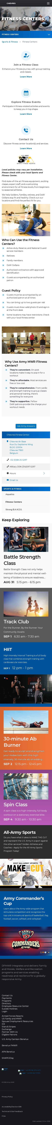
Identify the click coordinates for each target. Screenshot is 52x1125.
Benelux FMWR (9, 1046)
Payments (7, 998)
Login (4, 1011)
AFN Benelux (8, 1052)
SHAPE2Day (8, 1058)
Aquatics (10, 494)
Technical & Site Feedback (12, 1111)
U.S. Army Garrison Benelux (15, 1039)
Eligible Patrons (9, 1035)
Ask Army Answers (26, 426)
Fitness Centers (10, 34)
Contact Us (7, 996)
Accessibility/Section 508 (11, 1107)
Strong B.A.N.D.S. (14, 509)
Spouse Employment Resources (17, 1021)
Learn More (26, 77)
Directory (6, 1004)
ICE (3, 1024)
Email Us (14, 480)
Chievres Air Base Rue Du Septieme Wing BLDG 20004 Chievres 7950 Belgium (21, 447)
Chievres (11, 3)
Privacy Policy (7, 1097)
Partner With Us (10, 1032)
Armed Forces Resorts (12, 1016)
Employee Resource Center (15, 1006)
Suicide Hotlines (9, 1009)
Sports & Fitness (10, 42)
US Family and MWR (12, 1019)
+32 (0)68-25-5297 (18, 460)
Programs (6, 1001)
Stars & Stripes (9, 1027)
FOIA (4, 1116)
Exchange (7, 1029)
